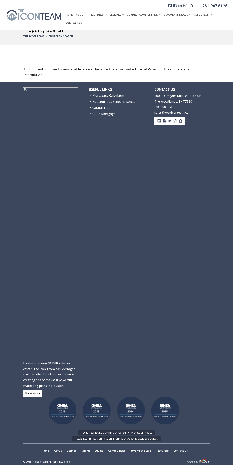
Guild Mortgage (103, 114)
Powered (190, 461)
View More (32, 393)
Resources (201, 15)
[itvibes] (204, 461)
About (80, 15)
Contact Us (74, 23)
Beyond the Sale (176, 15)
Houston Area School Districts (113, 101)
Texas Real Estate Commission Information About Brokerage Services (116, 438)
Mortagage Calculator (108, 95)
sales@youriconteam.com (172, 112)
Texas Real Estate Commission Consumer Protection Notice (116, 432)
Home (69, 15)
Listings (97, 15)
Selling (115, 15)
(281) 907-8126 (165, 107)
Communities (148, 15)
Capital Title (101, 107)
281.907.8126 (215, 5)
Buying (132, 15)
